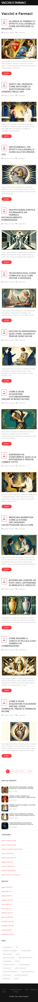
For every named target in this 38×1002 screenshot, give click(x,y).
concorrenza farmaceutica (10, 971)
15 (30, 771)
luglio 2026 (6, 891)
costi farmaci (6, 978)
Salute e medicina (8, 866)
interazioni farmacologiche (10, 950)
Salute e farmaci (7, 853)
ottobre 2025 (6, 930)
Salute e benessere (8, 858)
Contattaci (33, 989)
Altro (6, 73)
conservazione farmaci (27, 971)
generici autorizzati (20, 968)
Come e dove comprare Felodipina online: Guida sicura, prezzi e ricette (22, 814)
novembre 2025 (7, 926)
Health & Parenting (8, 870)
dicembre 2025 (7, 921)
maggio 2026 (6, 900)
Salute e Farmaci (8, 841)
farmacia (16, 978)
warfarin (17, 961)
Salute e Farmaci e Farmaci (11, 875)
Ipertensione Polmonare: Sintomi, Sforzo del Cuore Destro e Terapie (21, 787)
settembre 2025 (7, 934)
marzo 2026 (6, 909)
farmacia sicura (7, 968)
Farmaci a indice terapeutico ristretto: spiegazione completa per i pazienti (22, 797)
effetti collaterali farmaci (25, 957)
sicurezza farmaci (26, 950)
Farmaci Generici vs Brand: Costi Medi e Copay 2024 (22, 805)
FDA (17, 947)
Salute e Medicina (8, 845)
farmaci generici (7, 947)
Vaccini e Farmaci (13, 2)
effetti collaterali (7, 954)
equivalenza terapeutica (21, 975)
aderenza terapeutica (9, 957)
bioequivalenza (7, 961)
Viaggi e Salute (7, 862)
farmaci (18, 954)
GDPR (26, 989)
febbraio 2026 (7, 913)
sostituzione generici (24, 964)
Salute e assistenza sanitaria (11, 849)
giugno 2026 (6, 896)
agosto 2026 (6, 887)
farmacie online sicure (9, 964)
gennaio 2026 (7, 917)
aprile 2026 (6, 904)
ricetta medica (7, 975)
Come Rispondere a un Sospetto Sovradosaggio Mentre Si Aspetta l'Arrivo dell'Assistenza (21, 824)
